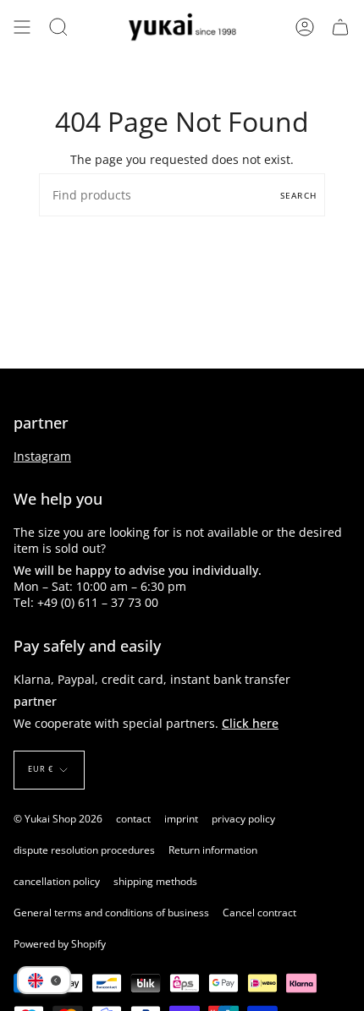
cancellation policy (57, 881)
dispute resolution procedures (84, 850)
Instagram (42, 456)
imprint (181, 819)
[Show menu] (22, 27)
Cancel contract (259, 912)
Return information (212, 850)
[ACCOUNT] (305, 27)
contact (133, 819)
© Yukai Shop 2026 (58, 819)
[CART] (340, 27)
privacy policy (243, 819)
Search (298, 195)
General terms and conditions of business (111, 912)
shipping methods (155, 881)
